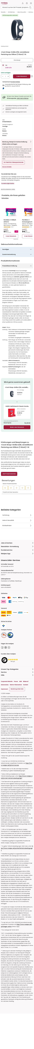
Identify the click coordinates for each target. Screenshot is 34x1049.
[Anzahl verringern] (3, 76)
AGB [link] (20, 681)
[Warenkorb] (27, 3)
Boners (4, 131)
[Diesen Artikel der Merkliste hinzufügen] (32, 76)
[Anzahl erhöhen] (8, 76)
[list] (17, 30)
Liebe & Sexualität (21, 12)
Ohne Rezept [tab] (17, 60)
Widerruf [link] (25, 681)
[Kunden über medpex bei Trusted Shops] (10, 660)
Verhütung (31, 12)
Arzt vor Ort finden (6, 166)
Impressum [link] (4, 689)
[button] (13, 162)
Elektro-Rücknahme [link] (16, 685)
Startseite (3, 12)
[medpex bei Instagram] (5, 647)
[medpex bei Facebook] (2, 647)
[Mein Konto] (23, 3)
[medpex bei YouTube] (9, 647)
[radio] (3, 65)
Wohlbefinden (11, 12)
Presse (16, 681)
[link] (4, 635)
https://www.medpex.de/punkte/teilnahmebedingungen (17, 848)
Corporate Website (7, 681)
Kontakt (25, 685)
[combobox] (17, 7)
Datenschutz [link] (4, 685)
